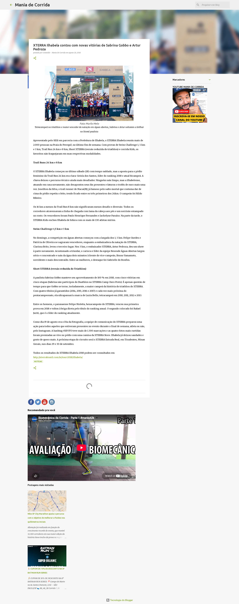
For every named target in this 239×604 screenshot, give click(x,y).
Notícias (38, 361)
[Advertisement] (164, 119)
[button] (35, 58)
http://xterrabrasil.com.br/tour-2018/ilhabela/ (58, 357)
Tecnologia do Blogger (121, 600)
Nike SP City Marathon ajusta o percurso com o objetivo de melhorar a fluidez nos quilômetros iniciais (46, 518)
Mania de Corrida (32, 4)
